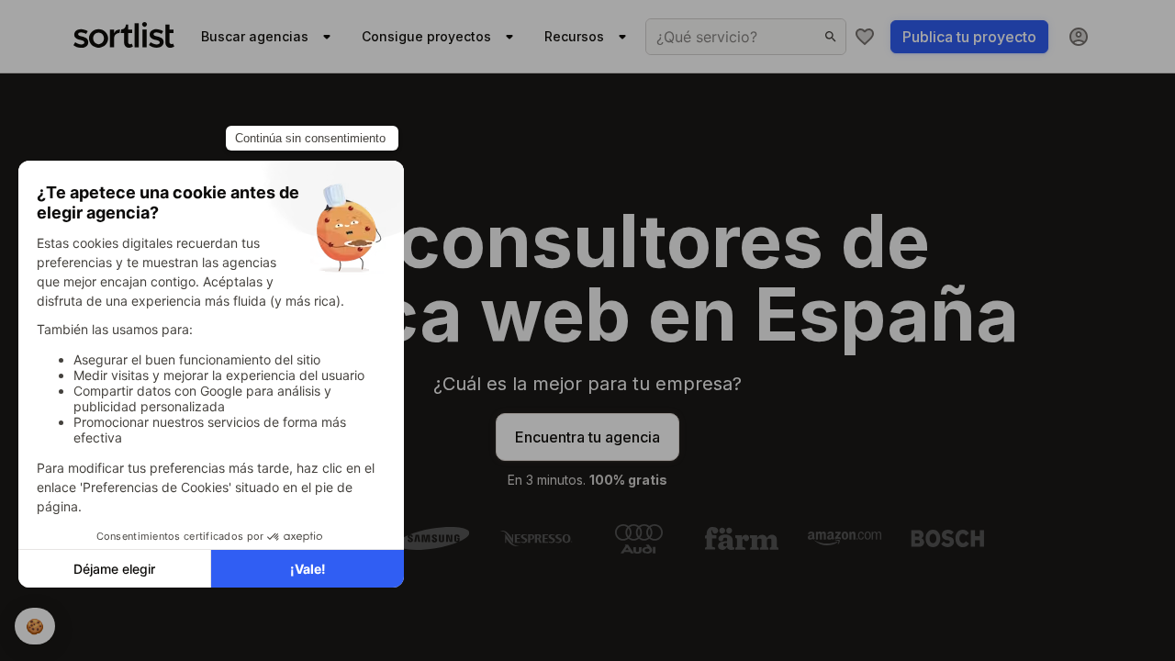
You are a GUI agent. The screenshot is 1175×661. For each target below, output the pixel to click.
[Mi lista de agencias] (865, 37)
